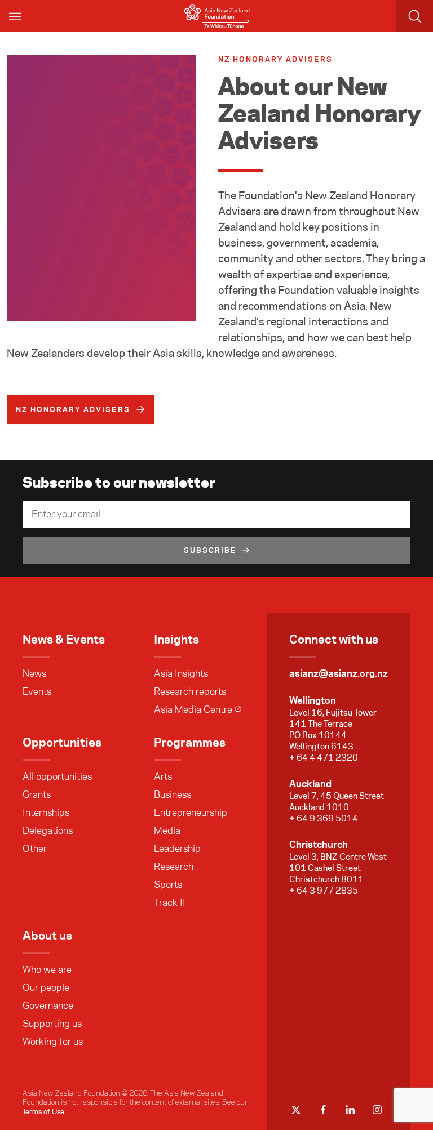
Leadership (177, 848)
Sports (168, 884)
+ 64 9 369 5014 (323, 818)
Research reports (190, 691)
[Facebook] (323, 1109)
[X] (296, 1109)
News (34, 673)
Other (35, 848)
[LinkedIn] (350, 1109)
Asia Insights (181, 673)
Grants (37, 794)
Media (167, 830)
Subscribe (210, 550)
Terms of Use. (44, 1111)
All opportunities (57, 776)
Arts (163, 776)
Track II (169, 902)
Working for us (53, 1041)
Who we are (47, 969)
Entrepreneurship (190, 812)
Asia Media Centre (193, 709)
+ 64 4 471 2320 (323, 757)
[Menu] (16, 16)
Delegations (48, 830)
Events (37, 691)
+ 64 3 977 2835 (323, 890)
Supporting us (52, 1023)
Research (173, 866)
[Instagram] (377, 1109)
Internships (46, 812)
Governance (48, 1005)
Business (172, 794)
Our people (46, 987)
